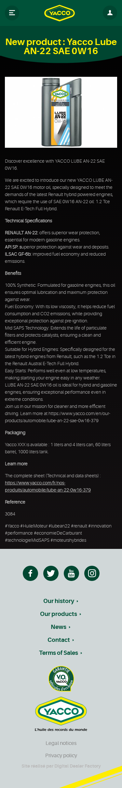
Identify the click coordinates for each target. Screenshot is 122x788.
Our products (58, 614)
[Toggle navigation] (12, 13)
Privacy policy (61, 756)
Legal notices (61, 743)
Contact (58, 640)
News (58, 627)
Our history (58, 601)
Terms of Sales (58, 653)
